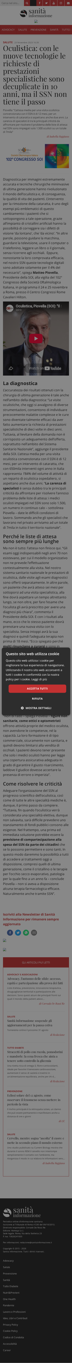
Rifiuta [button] (37, 699)
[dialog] (36, 681)
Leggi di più (39, 679)
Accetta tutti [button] (37, 688)
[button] (36, 708)
